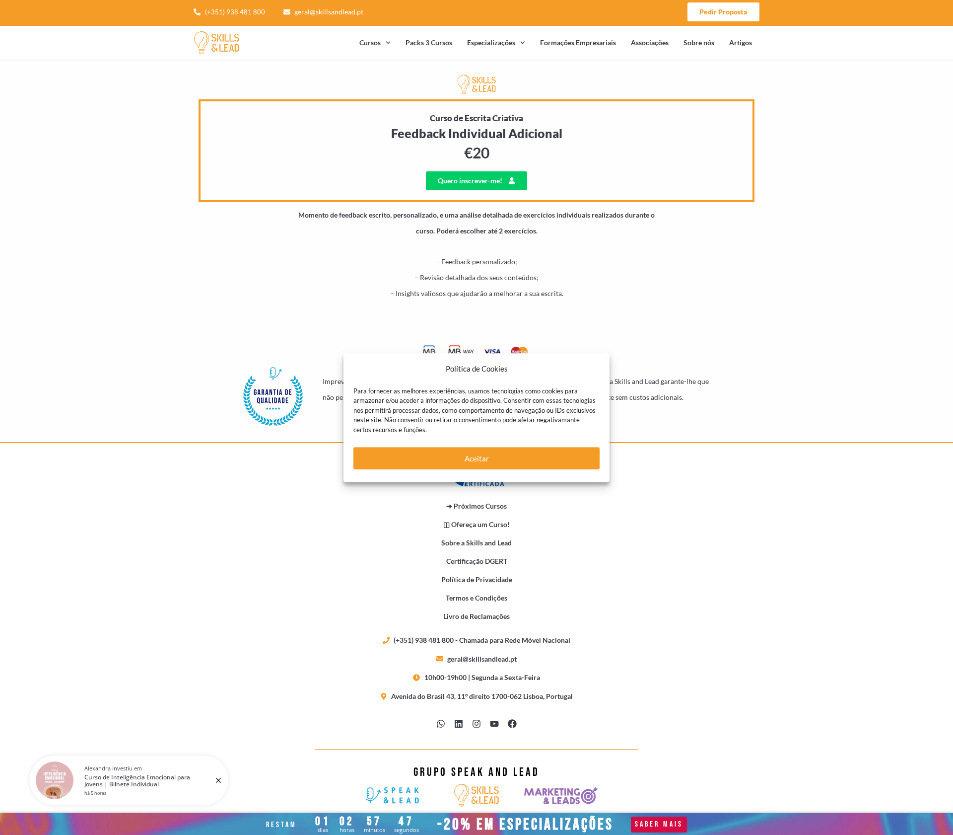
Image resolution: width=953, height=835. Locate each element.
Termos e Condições (476, 598)
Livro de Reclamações (476, 616)
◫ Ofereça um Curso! (476, 524)
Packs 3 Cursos (429, 42)
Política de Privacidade (476, 579)
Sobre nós (698, 42)
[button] (476, 180)
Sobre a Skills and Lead (476, 542)
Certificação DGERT (476, 561)
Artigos (740, 42)
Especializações (491, 42)
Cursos (370, 42)
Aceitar (477, 458)
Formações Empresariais (578, 42)
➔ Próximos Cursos (476, 506)
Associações (650, 42)
